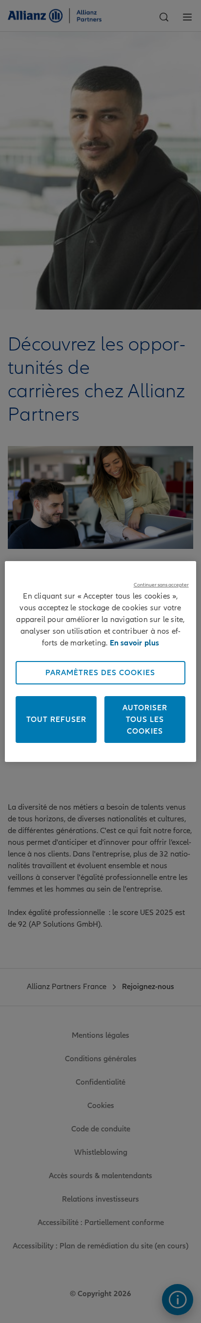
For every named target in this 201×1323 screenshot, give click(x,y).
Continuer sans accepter (161, 585)
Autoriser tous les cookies (144, 719)
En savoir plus (135, 643)
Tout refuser (56, 719)
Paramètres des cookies (100, 673)
